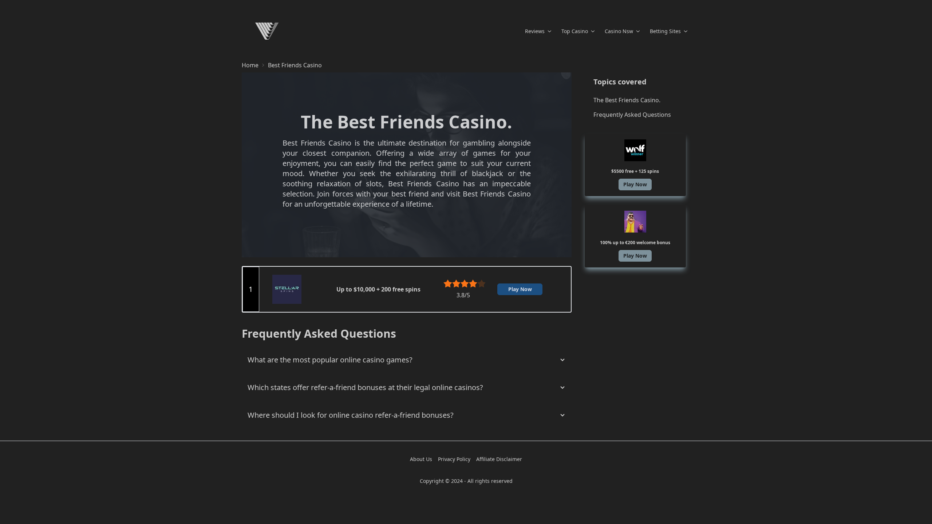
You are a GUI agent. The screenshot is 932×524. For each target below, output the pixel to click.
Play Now (520, 289)
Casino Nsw (619, 31)
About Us (421, 459)
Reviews (535, 31)
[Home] (267, 31)
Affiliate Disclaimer (499, 459)
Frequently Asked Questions (632, 115)
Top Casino (574, 31)
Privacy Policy (454, 459)
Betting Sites (665, 31)
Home (250, 65)
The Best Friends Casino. (626, 100)
